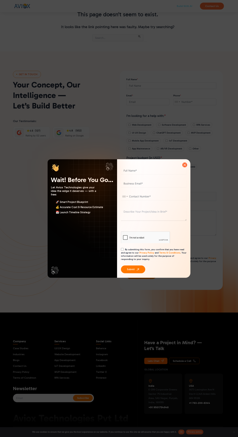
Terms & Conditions (169, 252)
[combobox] (125, 196)
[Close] (184, 164)
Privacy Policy (146, 252)
